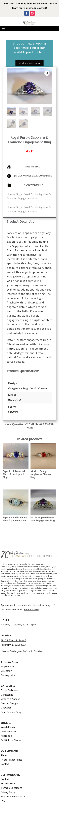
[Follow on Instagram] (32, 13)
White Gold (14, 400)
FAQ (3, 800)
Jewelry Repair (8, 731)
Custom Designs (9, 703)
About (4, 755)
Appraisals (6, 735)
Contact (5, 764)
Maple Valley (7, 666)
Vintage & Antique (10, 699)
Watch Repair (8, 727)
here (42, 52)
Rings (19, 194)
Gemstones (7, 694)
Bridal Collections (10, 690)
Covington (6, 670)
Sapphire (13, 411)
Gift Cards (6, 707)
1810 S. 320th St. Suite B (13, 640)
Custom (42, 388)
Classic (33, 388)
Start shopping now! (29, 63)
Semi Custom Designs (12, 712)
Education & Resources (13, 796)
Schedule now (31, 609)
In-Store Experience (11, 759)
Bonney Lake (8, 675)
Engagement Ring (18, 388)
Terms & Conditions (11, 787)
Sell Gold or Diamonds (12, 740)
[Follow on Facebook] (26, 13)
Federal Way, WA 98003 (13, 644)
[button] (47, 73)
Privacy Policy (8, 792)
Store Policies (8, 783)
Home (10, 194)
